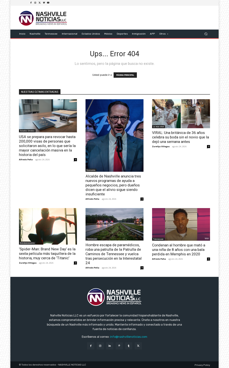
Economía (91, 170)
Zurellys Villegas (161, 146)
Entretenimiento (27, 243)
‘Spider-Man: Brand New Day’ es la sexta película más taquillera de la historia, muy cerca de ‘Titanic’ (47, 253)
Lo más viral (158, 126)
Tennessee (92, 239)
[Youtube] (48, 3)
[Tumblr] (128, 345)
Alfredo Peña (26, 159)
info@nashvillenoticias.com (128, 336)
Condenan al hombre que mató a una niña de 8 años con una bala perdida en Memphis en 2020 (178, 249)
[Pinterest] (119, 345)
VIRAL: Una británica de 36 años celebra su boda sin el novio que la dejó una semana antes (180, 137)
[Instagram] (35, 3)
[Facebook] (31, 3)
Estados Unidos (27, 130)
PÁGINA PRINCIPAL (125, 75)
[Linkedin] (109, 345)
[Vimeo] (44, 3)
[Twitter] (39, 3)
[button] (206, 34)
